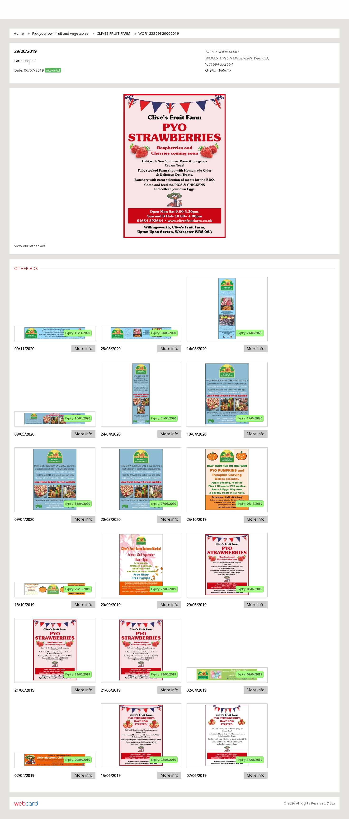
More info (83, 348)
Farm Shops (23, 60)
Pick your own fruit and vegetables (60, 33)
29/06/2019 (25, 51)
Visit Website (219, 70)
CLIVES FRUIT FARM (113, 33)
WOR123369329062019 (158, 33)
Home (19, 33)
